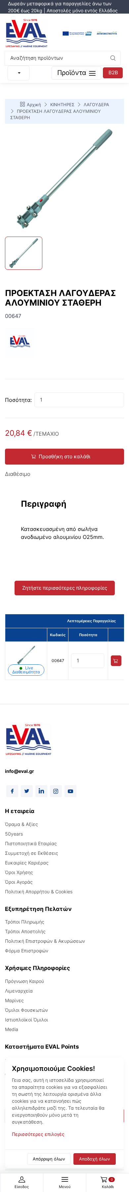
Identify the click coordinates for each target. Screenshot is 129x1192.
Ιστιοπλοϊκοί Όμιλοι (26, 1019)
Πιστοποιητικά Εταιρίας (31, 843)
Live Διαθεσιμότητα (26, 669)
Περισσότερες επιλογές (38, 1134)
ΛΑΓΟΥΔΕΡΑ (96, 104)
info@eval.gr (19, 771)
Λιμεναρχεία (19, 991)
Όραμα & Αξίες (21, 824)
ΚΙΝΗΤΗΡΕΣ (62, 104)
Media (11, 1029)
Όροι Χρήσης (19, 872)
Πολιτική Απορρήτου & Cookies (38, 891)
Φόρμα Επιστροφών (26, 950)
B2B (113, 72)
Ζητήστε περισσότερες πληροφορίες (64, 588)
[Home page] (26, 34)
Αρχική (34, 104)
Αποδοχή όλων (94, 1158)
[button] (113, 58)
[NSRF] (90, 33)
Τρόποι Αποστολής (25, 931)
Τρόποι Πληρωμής (24, 922)
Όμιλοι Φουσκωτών (26, 1010)
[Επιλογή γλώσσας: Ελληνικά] (18, 73)
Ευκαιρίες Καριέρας (27, 862)
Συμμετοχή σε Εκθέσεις (31, 853)
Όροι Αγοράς (19, 882)
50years (14, 834)
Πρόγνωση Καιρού (24, 981)
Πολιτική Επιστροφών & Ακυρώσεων (45, 941)
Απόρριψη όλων (49, 1158)
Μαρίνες (14, 1000)
